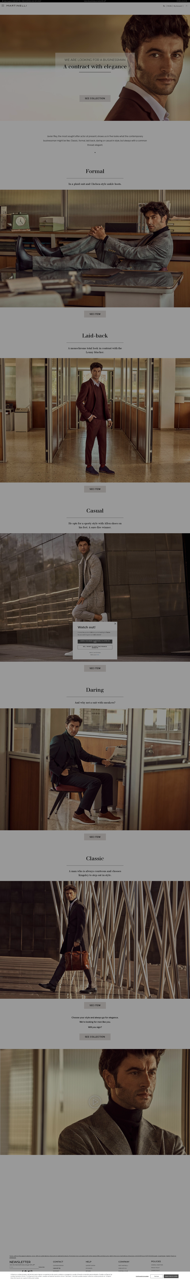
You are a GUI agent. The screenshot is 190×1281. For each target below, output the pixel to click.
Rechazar (156, 1276)
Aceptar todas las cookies (171, 1276)
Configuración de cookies (142, 1276)
